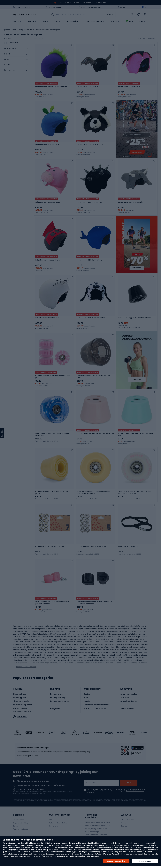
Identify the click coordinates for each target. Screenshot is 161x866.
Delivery (16, 826)
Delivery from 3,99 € (23, 7)
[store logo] (24, 14)
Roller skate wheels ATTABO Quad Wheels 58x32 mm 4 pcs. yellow (93, 492)
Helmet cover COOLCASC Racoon (89, 144)
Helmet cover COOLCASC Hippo (47, 202)
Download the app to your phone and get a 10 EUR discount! (82, 2)
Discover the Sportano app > (28, 756)
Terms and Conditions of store (97, 822)
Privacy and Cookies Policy (138, 800)
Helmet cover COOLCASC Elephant (131, 202)
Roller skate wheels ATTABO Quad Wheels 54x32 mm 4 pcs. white (134, 492)
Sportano (7, 30)
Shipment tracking (20, 823)
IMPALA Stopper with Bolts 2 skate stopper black (93, 376)
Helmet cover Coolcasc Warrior (89, 202)
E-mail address (92, 783)
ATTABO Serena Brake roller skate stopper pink (95, 433)
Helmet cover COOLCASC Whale (89, 260)
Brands (114, 21)
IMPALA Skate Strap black (128, 546)
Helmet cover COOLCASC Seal (47, 318)
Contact (123, 7)
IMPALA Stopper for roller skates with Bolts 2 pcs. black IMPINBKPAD (94, 603)
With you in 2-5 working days (91, 7)
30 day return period (56, 7)
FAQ (50, 820)
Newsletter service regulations (97, 825)
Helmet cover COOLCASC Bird (47, 144)
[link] (132, 14)
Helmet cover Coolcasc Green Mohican (51, 86)
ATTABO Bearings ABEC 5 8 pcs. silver (91, 546)
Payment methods (20, 829)
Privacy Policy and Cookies (96, 829)
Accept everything (116, 861)
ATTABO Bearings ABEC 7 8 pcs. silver (50, 546)
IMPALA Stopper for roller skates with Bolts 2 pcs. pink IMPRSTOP (53, 603)
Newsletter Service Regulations (34, 793)
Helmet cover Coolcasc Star (129, 86)
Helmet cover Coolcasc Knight (47, 260)
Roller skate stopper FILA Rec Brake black (134, 318)
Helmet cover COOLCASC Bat (88, 86)
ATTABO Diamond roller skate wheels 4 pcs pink (52, 376)
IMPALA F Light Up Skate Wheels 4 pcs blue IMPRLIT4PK (52, 434)
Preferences (145, 861)
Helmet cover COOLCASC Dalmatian (90, 318)
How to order (18, 820)
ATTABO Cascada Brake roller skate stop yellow (51, 492)
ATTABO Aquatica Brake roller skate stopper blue (135, 434)
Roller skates (30, 30)
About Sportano (127, 820)
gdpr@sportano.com (23, 856)
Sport (14, 30)
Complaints (53, 826)
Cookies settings (92, 832)
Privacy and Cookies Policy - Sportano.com (80, 856)
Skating (20, 30)
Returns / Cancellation (58, 823)
